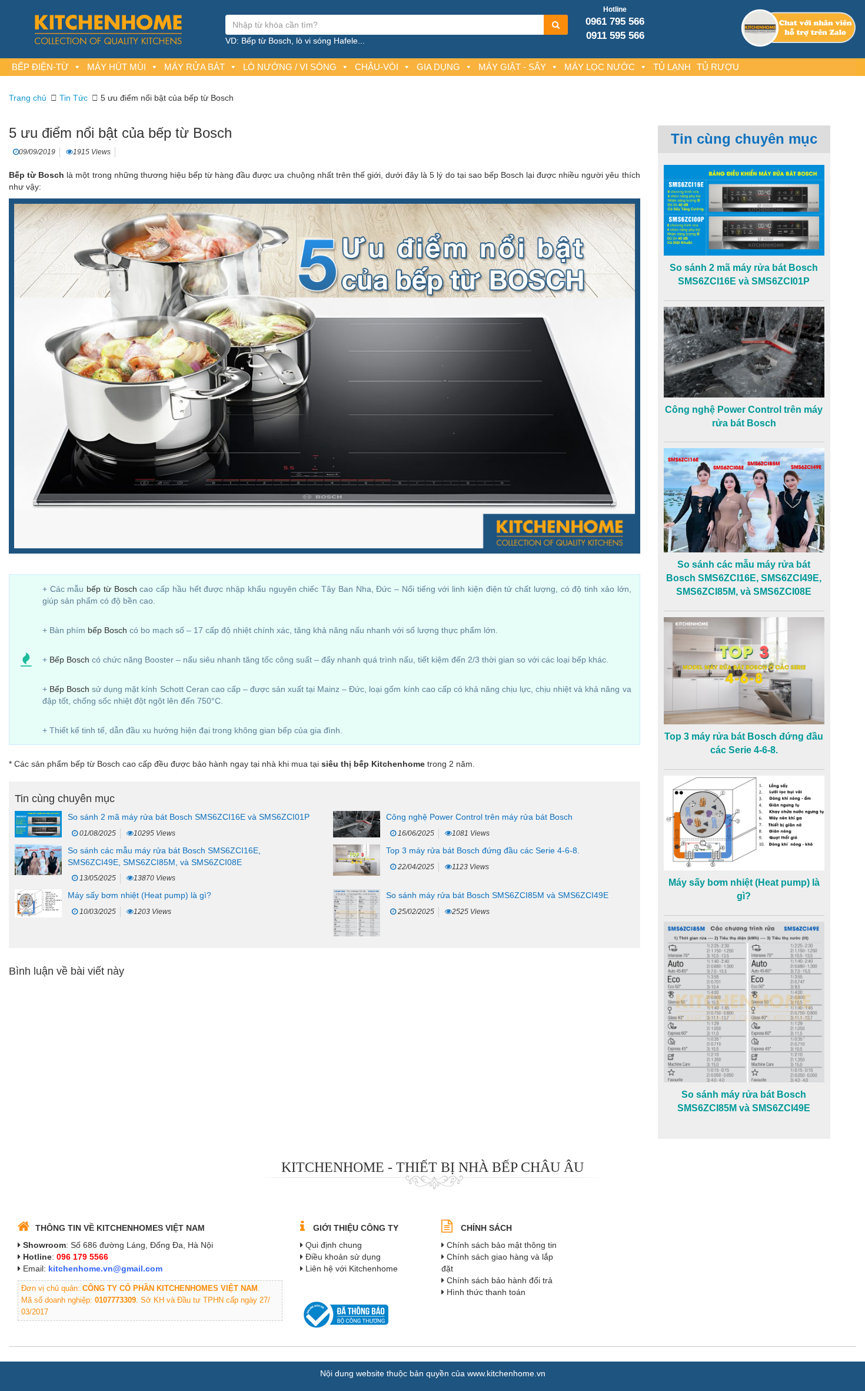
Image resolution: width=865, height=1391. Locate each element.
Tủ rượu (718, 67)
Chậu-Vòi (376, 67)
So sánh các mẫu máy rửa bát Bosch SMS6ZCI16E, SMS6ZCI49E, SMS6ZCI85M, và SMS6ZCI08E (743, 578)
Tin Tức (73, 97)
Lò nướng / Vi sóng (290, 67)
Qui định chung (333, 1245)
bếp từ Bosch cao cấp (111, 764)
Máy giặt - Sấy (512, 67)
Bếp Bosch (69, 659)
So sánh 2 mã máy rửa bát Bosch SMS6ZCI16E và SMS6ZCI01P (189, 817)
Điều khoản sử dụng (343, 1256)
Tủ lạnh (672, 67)
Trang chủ (27, 97)
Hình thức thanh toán (486, 1292)
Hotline (615, 9)
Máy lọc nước (599, 67)
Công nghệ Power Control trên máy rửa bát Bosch (479, 817)
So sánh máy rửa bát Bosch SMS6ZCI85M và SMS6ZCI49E (497, 895)
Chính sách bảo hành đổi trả (500, 1280)
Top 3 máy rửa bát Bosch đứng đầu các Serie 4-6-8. (483, 850)
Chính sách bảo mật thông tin (502, 1245)
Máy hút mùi (116, 67)
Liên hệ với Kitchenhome (351, 1268)
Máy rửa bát (194, 67)
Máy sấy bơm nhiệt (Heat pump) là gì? (139, 895)
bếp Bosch (107, 630)
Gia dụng (438, 67)
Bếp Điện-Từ (40, 67)
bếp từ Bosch (111, 589)
